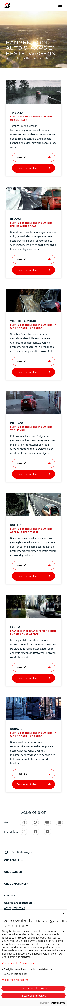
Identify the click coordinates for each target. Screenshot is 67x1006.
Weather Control (23, 321)
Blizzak (16, 219)
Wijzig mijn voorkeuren (15, 979)
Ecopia (15, 627)
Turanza (16, 112)
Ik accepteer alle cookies (33, 988)
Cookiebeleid (9, 963)
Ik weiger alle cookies (33, 995)
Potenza (16, 423)
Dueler (15, 525)
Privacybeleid (27, 963)
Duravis (16, 729)
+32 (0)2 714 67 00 (14, 908)
